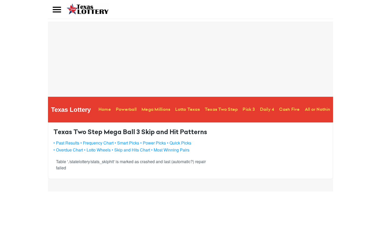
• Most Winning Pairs (170, 150)
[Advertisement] (190, 58)
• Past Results (66, 143)
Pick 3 (249, 109)
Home (104, 109)
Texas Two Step (221, 109)
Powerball (126, 109)
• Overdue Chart (68, 150)
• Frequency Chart (97, 143)
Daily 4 (267, 109)
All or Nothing (319, 109)
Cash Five (289, 109)
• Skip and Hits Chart (131, 150)
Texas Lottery (71, 109)
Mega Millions (156, 109)
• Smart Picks (127, 143)
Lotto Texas (187, 109)
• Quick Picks (179, 143)
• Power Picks (153, 143)
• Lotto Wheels (97, 150)
